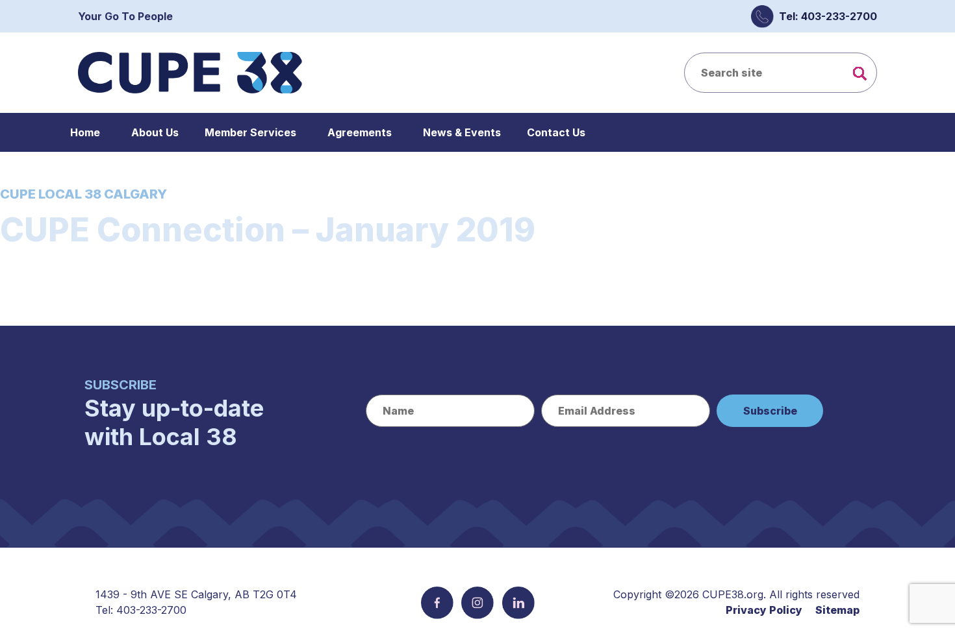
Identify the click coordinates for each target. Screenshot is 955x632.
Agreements (359, 132)
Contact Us (556, 132)
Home (85, 132)
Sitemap (837, 609)
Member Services (250, 132)
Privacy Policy (764, 609)
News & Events (462, 132)
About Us (155, 132)
